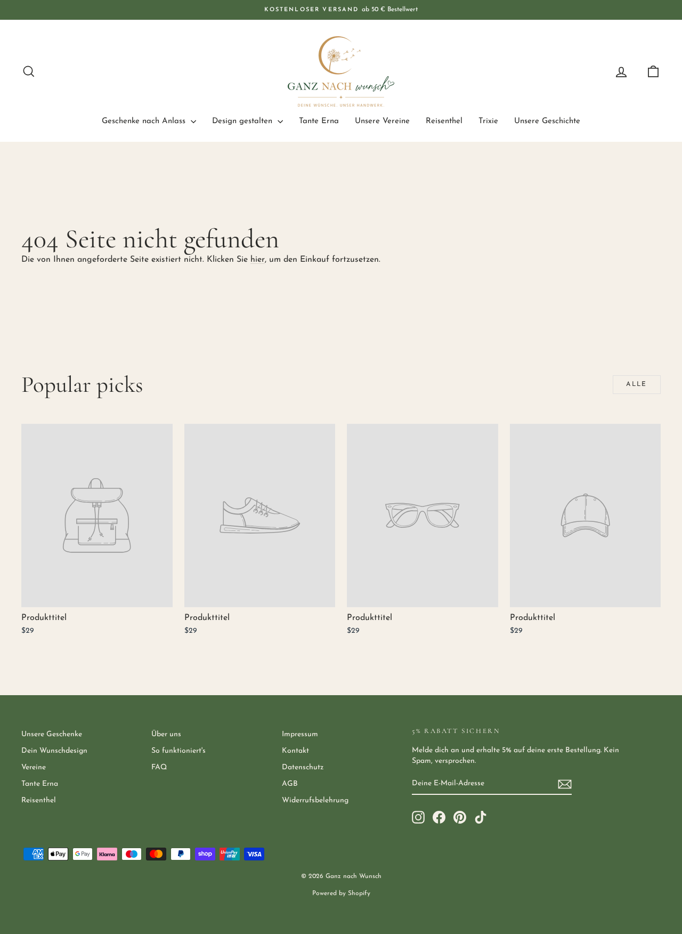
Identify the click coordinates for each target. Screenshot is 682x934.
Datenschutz (302, 767)
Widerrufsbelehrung (315, 800)
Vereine (33, 767)
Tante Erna (319, 121)
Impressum (300, 734)
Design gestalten (243, 121)
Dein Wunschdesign (54, 751)
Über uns (166, 734)
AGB (290, 784)
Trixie (488, 121)
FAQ (159, 767)
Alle (636, 384)
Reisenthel (444, 121)
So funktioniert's (178, 751)
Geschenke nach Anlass (145, 121)
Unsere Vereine (382, 121)
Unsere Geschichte (547, 121)
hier (257, 259)
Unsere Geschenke (51, 734)
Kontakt (295, 751)
